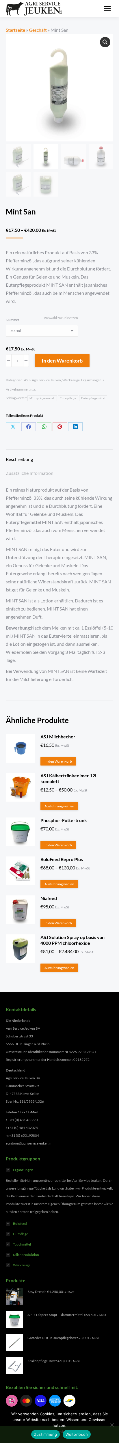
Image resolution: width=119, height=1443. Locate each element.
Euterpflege (68, 398)
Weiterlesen (77, 1434)
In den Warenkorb (62, 360)
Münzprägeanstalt (42, 398)
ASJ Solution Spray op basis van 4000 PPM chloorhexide (72, 940)
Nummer (12, 320)
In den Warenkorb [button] (58, 761)
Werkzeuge (71, 380)
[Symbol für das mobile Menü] (107, 8)
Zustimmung (45, 1434)
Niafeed (48, 898)
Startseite (15, 30)
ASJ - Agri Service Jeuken (42, 380)
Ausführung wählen (59, 806)
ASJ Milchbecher (57, 736)
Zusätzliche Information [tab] (29, 473)
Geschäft (38, 30)
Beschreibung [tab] (19, 459)
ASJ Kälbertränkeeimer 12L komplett (68, 778)
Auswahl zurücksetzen (61, 318)
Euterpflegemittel (93, 398)
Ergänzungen (91, 380)
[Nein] (112, 1425)
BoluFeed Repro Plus (61, 859)
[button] (105, 42)
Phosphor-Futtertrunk (63, 820)
